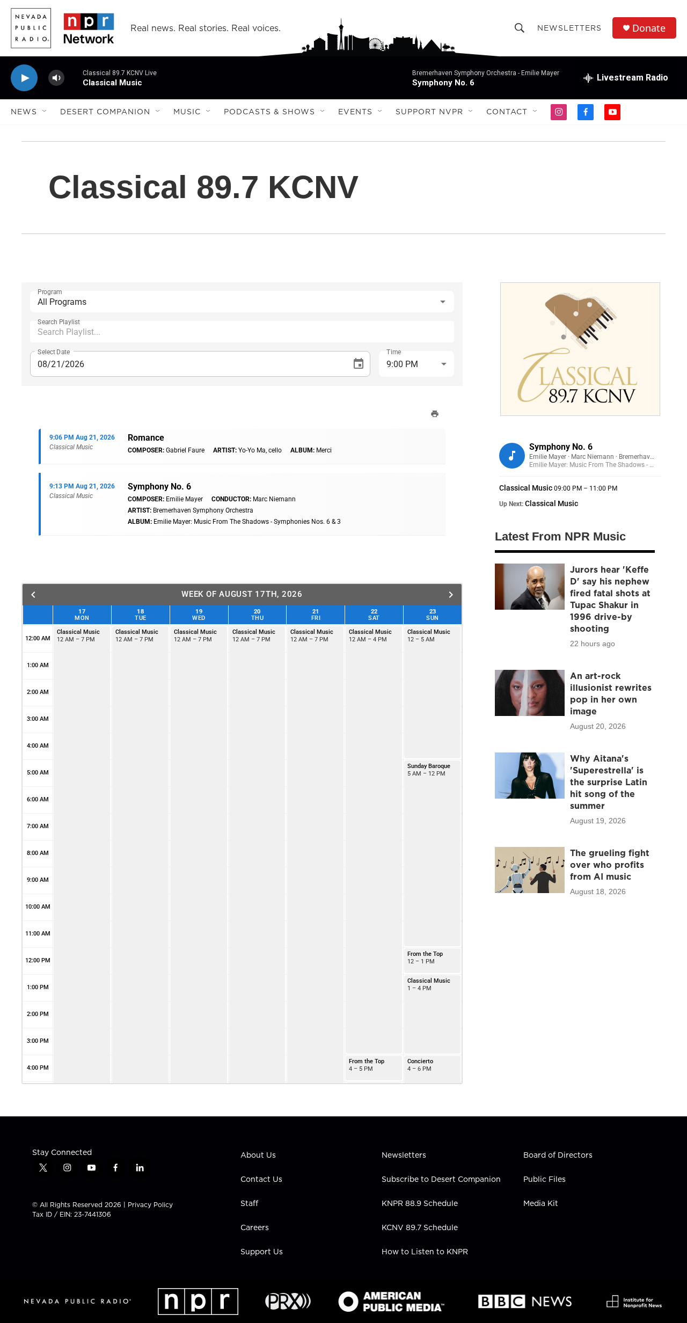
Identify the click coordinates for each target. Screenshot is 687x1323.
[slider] (73, 77)
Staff (249, 1204)
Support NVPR (429, 111)
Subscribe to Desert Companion (441, 1179)
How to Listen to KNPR (425, 1252)
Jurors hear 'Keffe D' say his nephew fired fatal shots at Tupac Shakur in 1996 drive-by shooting (610, 599)
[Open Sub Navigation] (45, 111)
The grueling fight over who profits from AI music (609, 864)
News (24, 111)
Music (187, 111)
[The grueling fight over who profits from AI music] (530, 870)
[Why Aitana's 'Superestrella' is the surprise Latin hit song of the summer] (530, 775)
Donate (649, 28)
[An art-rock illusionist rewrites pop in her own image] (530, 693)
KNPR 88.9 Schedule (420, 1204)
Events (355, 111)
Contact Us (261, 1179)
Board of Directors (558, 1155)
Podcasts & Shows (269, 111)
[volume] (56, 78)
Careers (254, 1228)
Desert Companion (105, 111)
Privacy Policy (150, 1204)
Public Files (544, 1179)
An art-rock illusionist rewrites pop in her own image (611, 693)
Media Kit (540, 1204)
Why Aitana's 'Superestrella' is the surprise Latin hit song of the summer (608, 782)
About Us (258, 1155)
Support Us (261, 1252)
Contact (507, 111)
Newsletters (569, 28)
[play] (24, 78)
